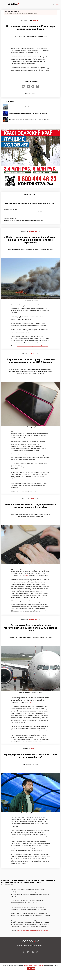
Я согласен (31, 968)
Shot (30, 702)
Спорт (33, 748)
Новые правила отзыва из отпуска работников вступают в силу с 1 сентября (23, 220)
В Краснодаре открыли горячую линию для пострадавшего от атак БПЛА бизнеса (24, 211)
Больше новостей (30, 93)
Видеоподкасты (38, 945)
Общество (35, 20)
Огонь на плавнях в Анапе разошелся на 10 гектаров (32, 346)
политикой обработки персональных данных (34, 965)
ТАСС (26, 575)
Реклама (20, 945)
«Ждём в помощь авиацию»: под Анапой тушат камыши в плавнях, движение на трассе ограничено (29, 203)
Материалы (28, 945)
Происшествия (33, 231)
